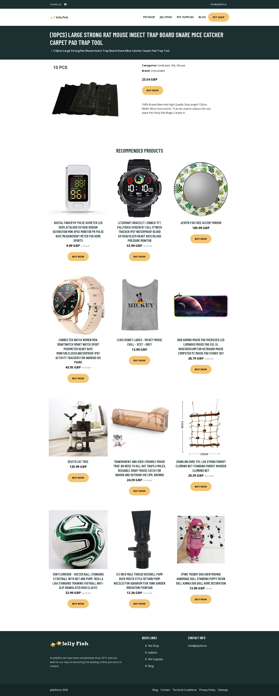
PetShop (149, 17)
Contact (165, 690)
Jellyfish (166, 17)
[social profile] (65, 4)
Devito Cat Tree (78, 462)
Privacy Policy (207, 690)
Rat (173, 65)
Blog (202, 17)
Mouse (181, 65)
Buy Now (153, 90)
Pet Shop (218, 17)
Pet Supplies (185, 17)
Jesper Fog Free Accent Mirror (200, 223)
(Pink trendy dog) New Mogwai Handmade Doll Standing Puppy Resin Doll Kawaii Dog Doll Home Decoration (201, 578)
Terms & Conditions (185, 690)
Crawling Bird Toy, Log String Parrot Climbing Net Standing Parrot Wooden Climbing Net (201, 466)
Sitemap (223, 690)
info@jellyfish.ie (218, 4)
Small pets (164, 65)
